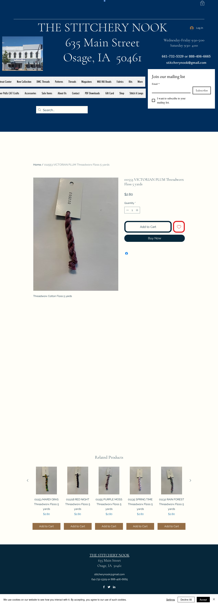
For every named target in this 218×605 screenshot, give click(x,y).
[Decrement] (127, 210)
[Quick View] (46, 481)
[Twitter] (109, 587)
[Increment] (137, 210)
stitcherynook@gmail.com (186, 62)
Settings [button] (170, 599)
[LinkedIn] (114, 587)
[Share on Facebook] (126, 253)
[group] (109, 498)
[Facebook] (104, 587)
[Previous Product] (28, 480)
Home (37, 164)
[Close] (214, 599)
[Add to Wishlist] (179, 227)
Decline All (186, 599)
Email (156, 83)
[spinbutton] (132, 210)
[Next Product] (190, 480)
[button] (202, 3)
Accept (203, 599)
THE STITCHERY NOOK (102, 27)
